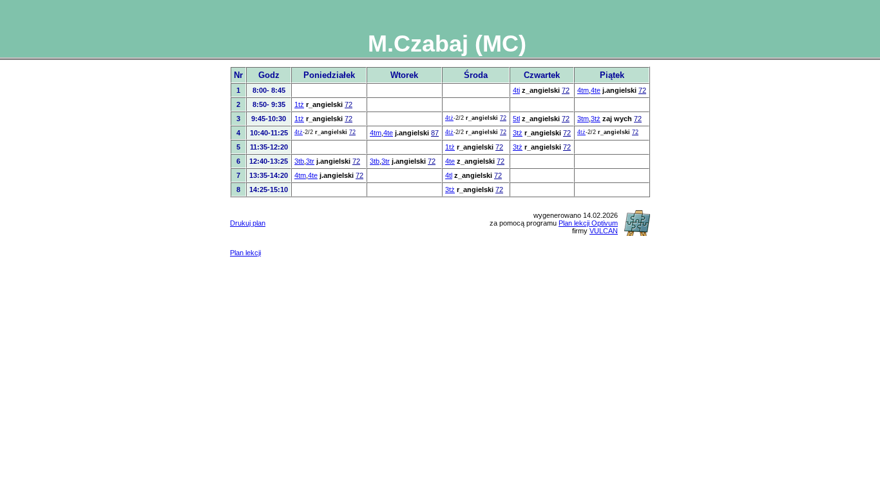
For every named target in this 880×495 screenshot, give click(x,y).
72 (565, 90)
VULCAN (603, 231)
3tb (299, 161)
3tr (310, 161)
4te (595, 90)
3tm (583, 118)
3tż (595, 118)
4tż (449, 118)
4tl (448, 175)
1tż (299, 104)
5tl (516, 118)
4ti (516, 90)
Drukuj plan (247, 223)
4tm (583, 90)
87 (435, 133)
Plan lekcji (245, 253)
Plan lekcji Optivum (588, 223)
